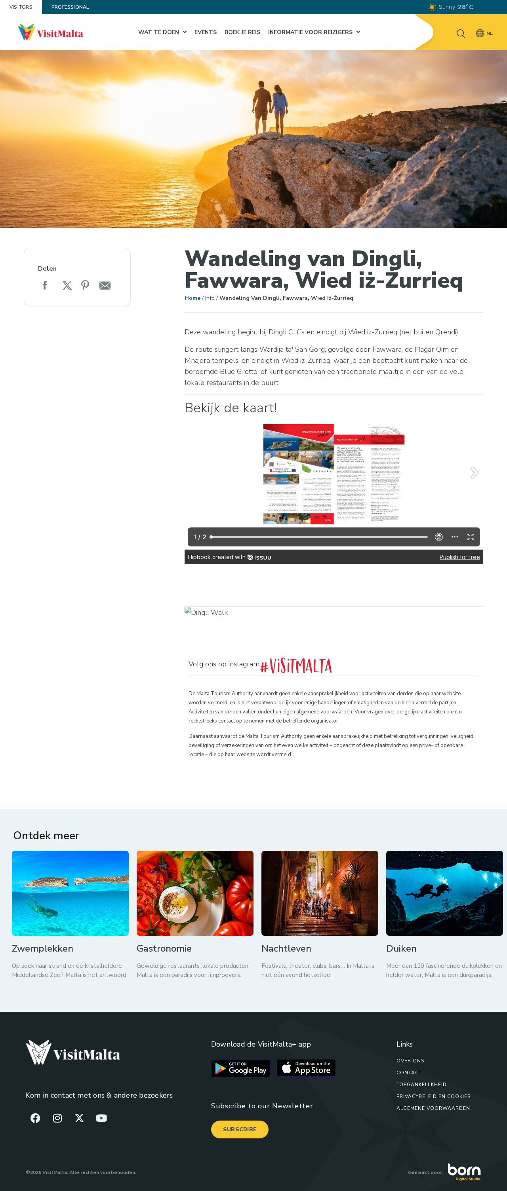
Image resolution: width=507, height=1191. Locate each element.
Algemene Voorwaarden (433, 1108)
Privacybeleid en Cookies (433, 1096)
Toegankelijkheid (421, 1084)
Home (192, 298)
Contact (409, 1073)
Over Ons (410, 1061)
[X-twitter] (79, 1118)
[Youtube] (101, 1118)
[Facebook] (36, 1118)
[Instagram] (57, 1118)
